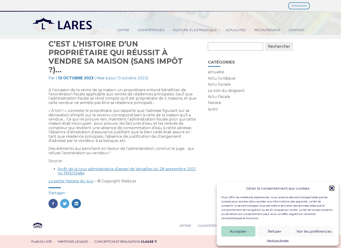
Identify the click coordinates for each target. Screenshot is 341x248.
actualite (216, 72)
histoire (214, 103)
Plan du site (41, 241)
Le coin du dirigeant (226, 90)
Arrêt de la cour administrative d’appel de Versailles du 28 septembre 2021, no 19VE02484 (127, 171)
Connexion (299, 5)
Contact (297, 30)
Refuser (274, 231)
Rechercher (279, 46)
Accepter (238, 231)
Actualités (235, 30)
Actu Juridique (222, 78)
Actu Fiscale (219, 96)
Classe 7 (149, 241)
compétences (151, 30)
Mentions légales (278, 240)
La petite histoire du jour (71, 181)
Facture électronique (195, 30)
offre (123, 30)
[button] (331, 188)
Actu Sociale (219, 84)
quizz (213, 109)
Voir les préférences (313, 231)
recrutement (267, 30)
